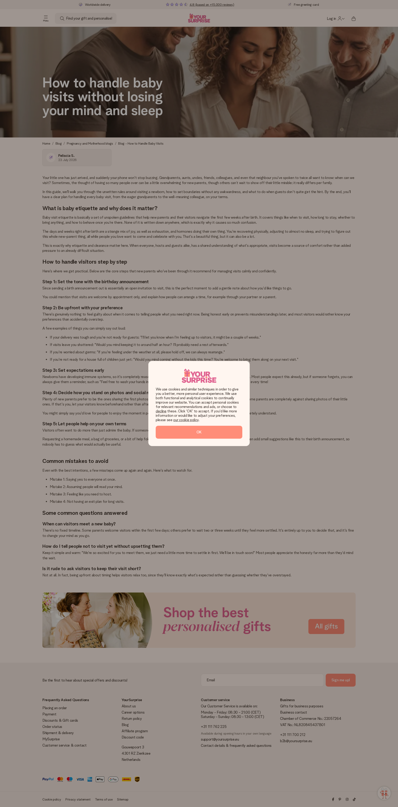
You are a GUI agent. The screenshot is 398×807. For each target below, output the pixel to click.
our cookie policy (186, 420)
